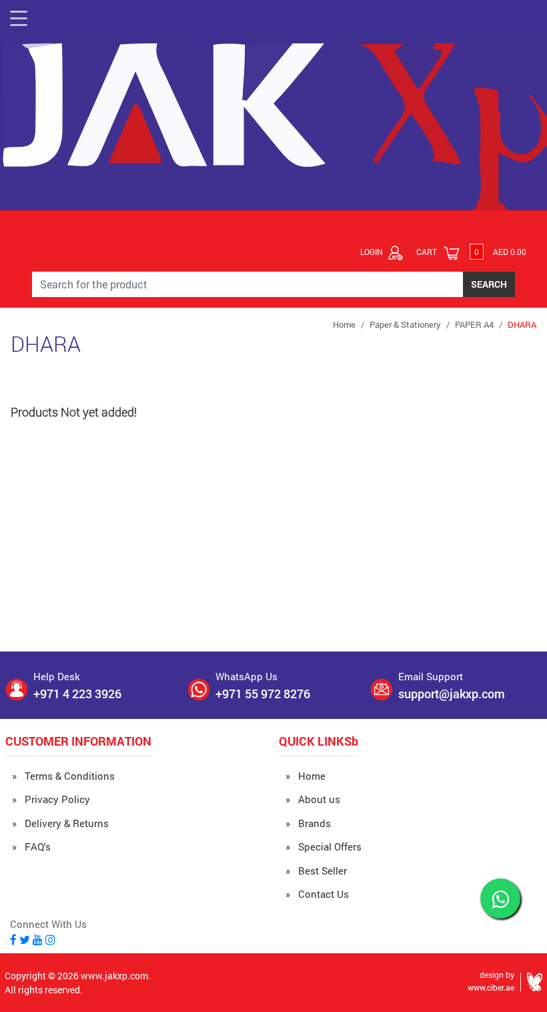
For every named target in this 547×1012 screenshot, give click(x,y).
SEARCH (489, 284)
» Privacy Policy (51, 799)
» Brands (308, 823)
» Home (306, 775)
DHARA (522, 324)
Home (344, 324)
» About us (313, 799)
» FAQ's (31, 846)
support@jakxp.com (451, 694)
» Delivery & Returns (60, 823)
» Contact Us (317, 894)
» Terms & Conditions (63, 775)
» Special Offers (324, 846)
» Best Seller (316, 870)
